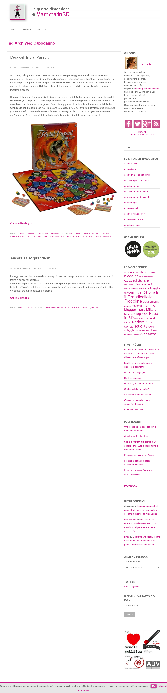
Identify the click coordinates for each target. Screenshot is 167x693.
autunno (152, 272)
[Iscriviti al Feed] (156, 127)
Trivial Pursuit (95, 236)
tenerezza (128, 334)
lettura (145, 302)
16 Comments (48, 68)
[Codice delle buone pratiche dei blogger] (153, 668)
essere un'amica (132, 224)
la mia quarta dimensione (147, 88)
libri (150, 301)
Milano (151, 309)
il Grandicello (25, 236)
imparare (37, 236)
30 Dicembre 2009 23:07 (20, 268)
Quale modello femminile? (136, 389)
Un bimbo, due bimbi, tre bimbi (138, 383)
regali (69, 236)
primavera (145, 318)
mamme (137, 305)
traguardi (137, 334)
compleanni (128, 284)
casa (128, 280)
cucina (151, 284)
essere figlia (130, 169)
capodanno (88, 233)
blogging (131, 276)
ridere (76, 236)
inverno (60, 308)
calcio (141, 276)
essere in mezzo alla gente (137, 174)
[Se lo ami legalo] (151, 653)
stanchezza (140, 330)
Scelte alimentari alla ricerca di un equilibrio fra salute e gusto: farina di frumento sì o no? (141, 445)
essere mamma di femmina (137, 191)
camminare (148, 276)
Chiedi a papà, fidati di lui (136, 436)
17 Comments (50, 268)
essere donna (130, 163)
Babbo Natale (75, 233)
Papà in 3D (75, 308)
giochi (106, 233)
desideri (127, 288)
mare (67, 308)
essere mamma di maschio (47, 233)
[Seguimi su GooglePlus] (147, 127)
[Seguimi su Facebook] (128, 127)
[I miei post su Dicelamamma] (133, 257)
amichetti (128, 272)
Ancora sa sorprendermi (30, 258)
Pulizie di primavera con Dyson (139, 455)
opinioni (142, 313)
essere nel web (131, 208)
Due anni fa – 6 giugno (134, 372)
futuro (136, 293)
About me (42, 29)
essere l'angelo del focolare (137, 180)
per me (137, 318)
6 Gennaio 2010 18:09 (19, 68)
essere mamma (27, 233)
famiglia (155, 288)
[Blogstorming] (134, 668)
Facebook (130, 486)
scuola (83, 236)
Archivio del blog (132, 561)
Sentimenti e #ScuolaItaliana (137, 394)
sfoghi (150, 326)
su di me (152, 330)
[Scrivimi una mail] (142, 136)
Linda (126, 536)
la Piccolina (48, 236)
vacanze (107, 236)
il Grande (149, 292)
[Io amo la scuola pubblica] (133, 653)
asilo (146, 272)
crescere (140, 284)
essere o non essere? (134, 213)
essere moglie (27, 308)
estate (144, 288)
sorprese (85, 308)
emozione (135, 288)
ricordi (129, 321)
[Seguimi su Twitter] (137, 127)
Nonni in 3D (60, 236)
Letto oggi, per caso (133, 409)
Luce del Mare (131, 519)
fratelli (98, 233)
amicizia (138, 272)
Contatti (26, 29)
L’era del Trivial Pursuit (29, 57)
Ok (153, 685)
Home (12, 29)
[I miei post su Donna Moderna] (151, 257)
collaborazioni (142, 280)
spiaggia (129, 330)
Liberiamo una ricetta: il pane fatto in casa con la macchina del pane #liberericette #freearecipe (141, 353)
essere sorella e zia (133, 219)
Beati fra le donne (132, 377)
